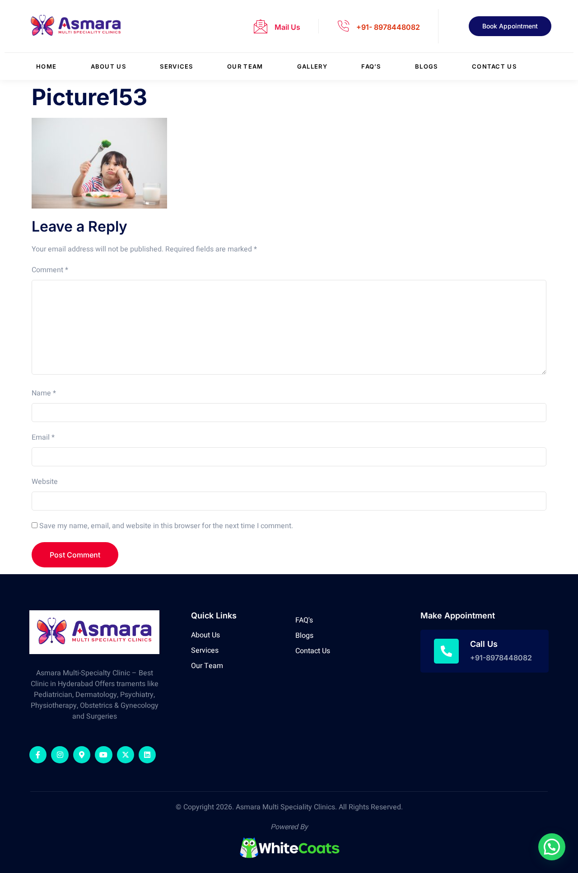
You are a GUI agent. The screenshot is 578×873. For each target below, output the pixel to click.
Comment (50, 270)
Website (45, 481)
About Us (108, 66)
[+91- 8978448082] (343, 26)
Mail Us (287, 27)
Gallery (312, 66)
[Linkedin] (147, 754)
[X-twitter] (125, 754)
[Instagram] (59, 754)
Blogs (426, 66)
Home (46, 66)
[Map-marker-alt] (81, 754)
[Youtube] (103, 754)
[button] (551, 846)
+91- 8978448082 (388, 27)
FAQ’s (371, 66)
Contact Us (494, 66)
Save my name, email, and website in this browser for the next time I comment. (166, 525)
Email (43, 437)
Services (176, 66)
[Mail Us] (260, 26)
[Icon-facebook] (38, 754)
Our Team (245, 66)
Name (44, 393)
